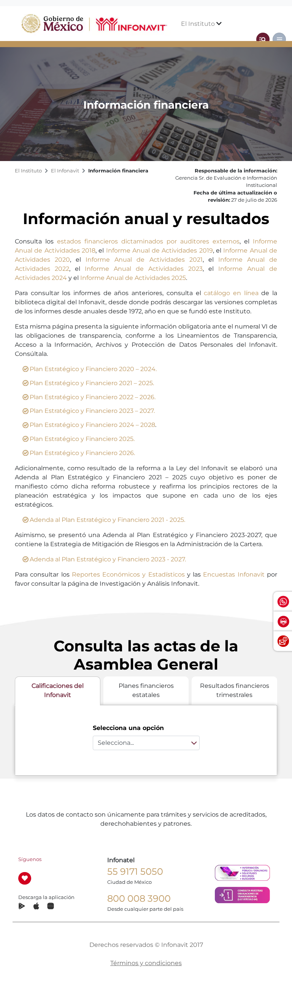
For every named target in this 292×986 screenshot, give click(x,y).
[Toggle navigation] (263, 39)
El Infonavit (65, 171)
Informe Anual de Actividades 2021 (144, 259)
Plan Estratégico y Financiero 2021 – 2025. (92, 383)
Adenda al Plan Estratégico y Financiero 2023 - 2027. (108, 559)
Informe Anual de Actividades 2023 (144, 268)
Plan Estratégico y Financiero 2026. (82, 453)
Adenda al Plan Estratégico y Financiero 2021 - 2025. (107, 519)
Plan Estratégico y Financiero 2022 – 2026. (93, 397)
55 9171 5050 (135, 871)
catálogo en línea (231, 293)
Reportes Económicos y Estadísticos (128, 574)
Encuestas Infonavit (233, 574)
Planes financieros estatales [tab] (146, 690)
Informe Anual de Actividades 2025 (133, 277)
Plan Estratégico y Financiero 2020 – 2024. (93, 369)
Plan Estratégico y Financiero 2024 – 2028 (92, 424)
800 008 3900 (139, 898)
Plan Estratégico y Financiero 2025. (82, 438)
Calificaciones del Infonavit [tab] (58, 690)
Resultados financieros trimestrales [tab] (234, 690)
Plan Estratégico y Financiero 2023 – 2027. (92, 410)
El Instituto (198, 23)
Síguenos (29, 859)
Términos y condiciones (146, 963)
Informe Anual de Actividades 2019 (159, 250)
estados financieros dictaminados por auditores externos (148, 241)
